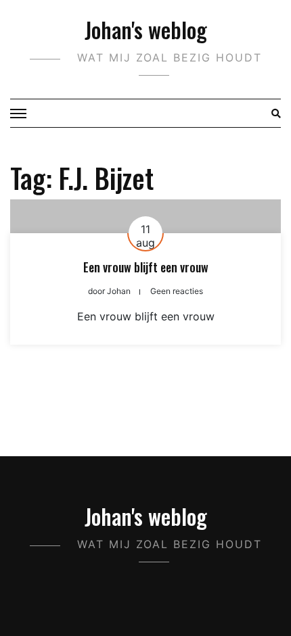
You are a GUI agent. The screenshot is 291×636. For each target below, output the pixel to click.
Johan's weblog (146, 29)
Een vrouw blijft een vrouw (145, 267)
